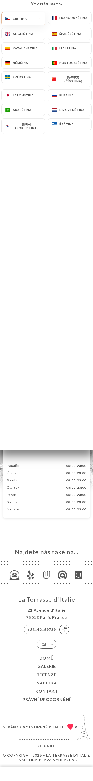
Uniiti (50, 746)
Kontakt (46, 690)
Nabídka (46, 682)
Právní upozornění (46, 699)
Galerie (46, 666)
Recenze (46, 674)
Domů (46, 657)
